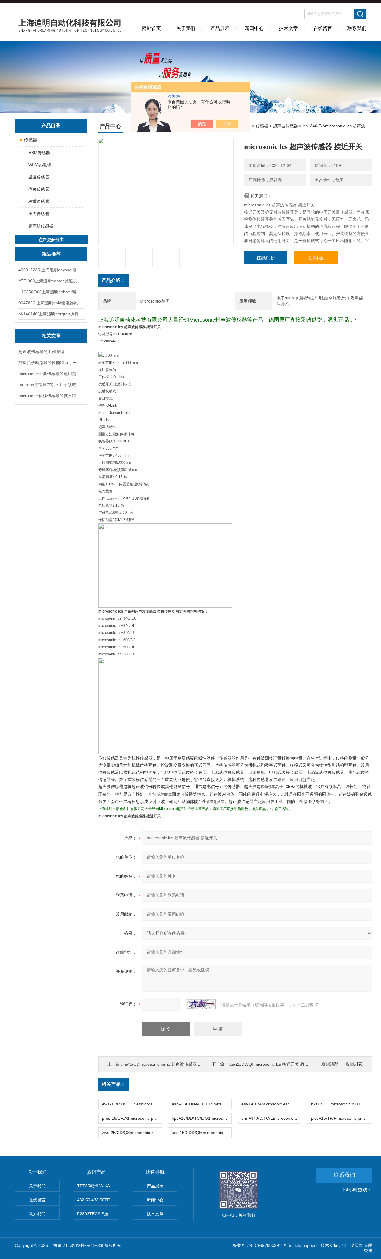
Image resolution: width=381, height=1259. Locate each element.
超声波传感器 (40, 225)
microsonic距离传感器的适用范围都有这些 (51, 373)
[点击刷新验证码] (201, 1004)
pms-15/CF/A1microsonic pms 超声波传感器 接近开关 (132, 1118)
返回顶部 (329, 1064)
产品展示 (219, 28)
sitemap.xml (306, 1245)
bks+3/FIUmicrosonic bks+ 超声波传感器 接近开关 (341, 1104)
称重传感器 (38, 201)
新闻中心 (254, 28)
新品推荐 (51, 253)
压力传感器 (38, 213)
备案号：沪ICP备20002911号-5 (262, 1245)
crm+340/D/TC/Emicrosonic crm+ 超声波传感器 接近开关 (271, 1118)
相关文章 (51, 335)
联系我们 (356, 28)
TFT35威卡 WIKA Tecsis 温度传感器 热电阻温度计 (97, 1185)
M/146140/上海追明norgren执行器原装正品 (51, 313)
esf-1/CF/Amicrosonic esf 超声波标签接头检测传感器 (271, 1104)
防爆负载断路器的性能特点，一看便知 (51, 362)
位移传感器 (38, 189)
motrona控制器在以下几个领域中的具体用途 (51, 384)
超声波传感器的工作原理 (41, 351)
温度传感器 (38, 177)
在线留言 (322, 28)
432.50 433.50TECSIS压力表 (97, 1199)
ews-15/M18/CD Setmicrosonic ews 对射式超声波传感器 (132, 1104)
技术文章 (288, 28)
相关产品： (113, 1084)
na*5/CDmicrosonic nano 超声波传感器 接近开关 (169, 1064)
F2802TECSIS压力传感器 (97, 1213)
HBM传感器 (39, 152)
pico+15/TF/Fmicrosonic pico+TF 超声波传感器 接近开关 (341, 1118)
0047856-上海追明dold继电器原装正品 (51, 302)
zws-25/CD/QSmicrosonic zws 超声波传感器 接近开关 (132, 1132)
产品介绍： (113, 280)
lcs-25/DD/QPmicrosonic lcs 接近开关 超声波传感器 (277, 1064)
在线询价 (265, 257)
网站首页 (151, 28)
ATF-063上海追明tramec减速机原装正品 (51, 280)
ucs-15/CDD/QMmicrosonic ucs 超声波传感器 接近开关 (201, 1132)
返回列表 (354, 1064)
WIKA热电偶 (39, 164)
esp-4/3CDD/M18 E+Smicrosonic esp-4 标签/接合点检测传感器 (201, 1104)
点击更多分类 (51, 239)
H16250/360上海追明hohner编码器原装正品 (51, 291)
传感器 (30, 139)
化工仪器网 (352, 1245)
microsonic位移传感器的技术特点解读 (51, 395)
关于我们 (185, 28)
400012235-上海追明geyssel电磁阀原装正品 (51, 269)
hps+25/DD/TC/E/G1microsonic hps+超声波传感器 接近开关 (201, 1118)
